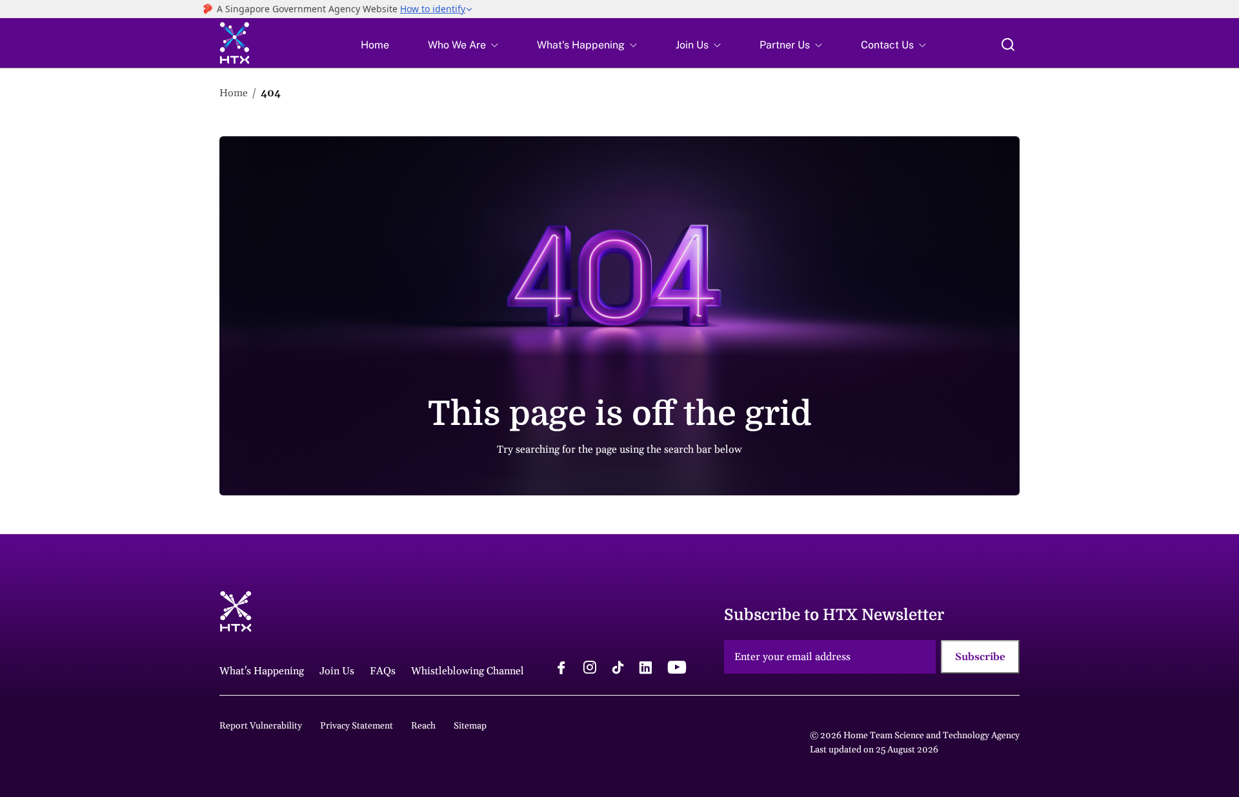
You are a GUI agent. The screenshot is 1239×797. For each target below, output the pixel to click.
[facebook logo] (561, 669)
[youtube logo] (676, 669)
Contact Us (887, 45)
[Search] (1008, 44)
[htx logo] (234, 45)
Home (375, 45)
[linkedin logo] (645, 669)
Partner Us (785, 45)
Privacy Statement (356, 726)
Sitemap (470, 726)
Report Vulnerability (260, 726)
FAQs (383, 671)
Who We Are (457, 45)
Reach (423, 726)
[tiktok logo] (617, 669)
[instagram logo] (589, 669)
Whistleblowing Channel (467, 671)
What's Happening (581, 45)
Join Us (692, 45)
